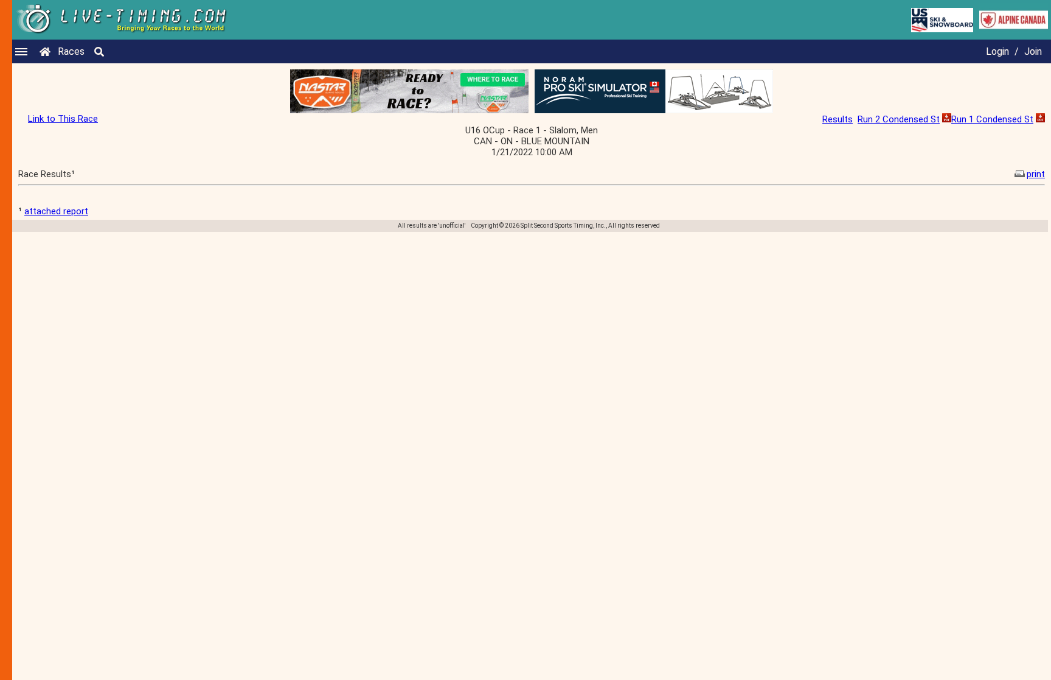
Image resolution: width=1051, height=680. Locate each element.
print (1036, 174)
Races (71, 51)
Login (997, 51)
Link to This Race (63, 118)
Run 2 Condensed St (899, 119)
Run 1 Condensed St (992, 119)
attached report (56, 211)
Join (1033, 51)
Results (837, 119)
